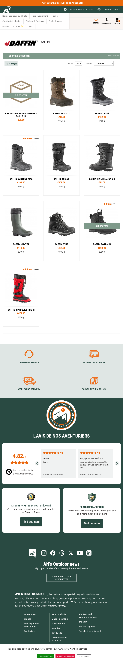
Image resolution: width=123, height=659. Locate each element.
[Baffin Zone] (62, 231)
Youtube (80, 553)
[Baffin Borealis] (62, 100)
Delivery (83, 621)
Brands (27, 618)
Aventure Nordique (31, 594)
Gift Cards (57, 632)
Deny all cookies (66, 656)
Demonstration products (59, 639)
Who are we (30, 614)
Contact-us (29, 631)
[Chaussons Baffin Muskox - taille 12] (21, 100)
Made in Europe (60, 618)
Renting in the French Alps (31, 625)
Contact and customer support (88, 615)
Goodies (56, 628)
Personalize (84, 656)
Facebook (53, 553)
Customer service (29, 362)
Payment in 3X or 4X (94, 362)
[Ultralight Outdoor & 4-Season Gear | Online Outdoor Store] (7, 10)
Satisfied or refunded (90, 631)
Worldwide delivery (29, 389)
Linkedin (89, 553)
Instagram (44, 553)
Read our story (56, 605)
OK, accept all (46, 656)
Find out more (31, 522)
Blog (33, 553)
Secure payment (87, 626)
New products (59, 614)
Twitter (71, 553)
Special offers (58, 623)
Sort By (89, 63)
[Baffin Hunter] (21, 231)
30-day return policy (94, 389)
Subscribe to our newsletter (61, 578)
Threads (62, 553)
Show (70, 63)
